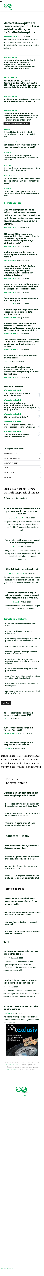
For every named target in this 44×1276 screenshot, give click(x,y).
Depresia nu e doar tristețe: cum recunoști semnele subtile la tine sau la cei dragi (22, 661)
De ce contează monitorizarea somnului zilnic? (22, 625)
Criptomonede (12, 1069)
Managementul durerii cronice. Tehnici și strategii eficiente (22, 692)
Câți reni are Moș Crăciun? (16, 417)
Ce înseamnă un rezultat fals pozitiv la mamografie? (21, 684)
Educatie (7, 152)
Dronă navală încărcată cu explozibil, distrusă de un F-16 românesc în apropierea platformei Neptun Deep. (21, 370)
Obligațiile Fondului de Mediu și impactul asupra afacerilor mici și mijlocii (19, 134)
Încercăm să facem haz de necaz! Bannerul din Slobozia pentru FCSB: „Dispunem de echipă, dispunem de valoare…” (20, 1243)
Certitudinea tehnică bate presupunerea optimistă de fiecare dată (20, 901)
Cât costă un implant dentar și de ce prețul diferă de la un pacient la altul (22, 877)
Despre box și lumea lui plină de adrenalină (18, 632)
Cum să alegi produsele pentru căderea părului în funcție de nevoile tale (22, 639)
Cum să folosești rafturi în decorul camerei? (21, 923)
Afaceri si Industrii (12, 390)
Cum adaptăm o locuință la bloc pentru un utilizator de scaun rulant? (22, 511)
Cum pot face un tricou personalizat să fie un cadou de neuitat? (22, 169)
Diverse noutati (10, 36)
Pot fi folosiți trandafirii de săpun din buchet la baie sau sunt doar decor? (22, 805)
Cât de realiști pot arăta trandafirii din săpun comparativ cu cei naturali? (21, 146)
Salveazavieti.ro (7, 1269)
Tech (6, 718)
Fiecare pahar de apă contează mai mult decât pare (21, 299)
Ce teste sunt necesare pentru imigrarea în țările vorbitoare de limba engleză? (21, 157)
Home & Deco (9, 176)
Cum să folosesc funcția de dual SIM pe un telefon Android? (19, 743)
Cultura (7, 129)
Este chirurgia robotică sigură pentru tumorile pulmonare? (21, 653)
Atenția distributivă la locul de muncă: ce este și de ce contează (22, 814)
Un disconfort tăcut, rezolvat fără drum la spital (20, 356)
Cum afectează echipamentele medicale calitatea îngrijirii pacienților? (22, 677)
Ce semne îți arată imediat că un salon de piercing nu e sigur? (20, 824)
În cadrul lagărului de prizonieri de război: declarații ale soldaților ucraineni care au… (21, 311)
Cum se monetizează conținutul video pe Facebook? (18, 729)
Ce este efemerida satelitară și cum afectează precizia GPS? (18, 714)
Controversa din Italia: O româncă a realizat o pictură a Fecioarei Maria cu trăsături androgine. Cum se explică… (22, 343)
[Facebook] (22, 1272)
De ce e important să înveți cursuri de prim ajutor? (21, 669)
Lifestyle (7, 165)
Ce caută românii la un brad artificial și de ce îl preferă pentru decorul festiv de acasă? (22, 181)
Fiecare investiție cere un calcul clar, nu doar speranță (22, 541)
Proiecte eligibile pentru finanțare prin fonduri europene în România (20, 426)
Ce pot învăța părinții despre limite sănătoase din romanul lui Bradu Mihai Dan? (21, 193)
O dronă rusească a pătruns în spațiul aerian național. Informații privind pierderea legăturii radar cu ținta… (21, 1252)
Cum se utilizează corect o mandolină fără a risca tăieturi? (22, 932)
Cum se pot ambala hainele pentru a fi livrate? (17, 394)
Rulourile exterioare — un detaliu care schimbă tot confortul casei (22, 913)
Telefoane (8, 748)
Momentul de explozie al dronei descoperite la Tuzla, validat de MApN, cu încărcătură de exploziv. (22, 27)
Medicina (7, 361)
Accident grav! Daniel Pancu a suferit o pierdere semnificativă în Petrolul (22, 100)
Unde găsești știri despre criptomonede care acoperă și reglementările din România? (22, 595)
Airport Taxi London (13, 1065)
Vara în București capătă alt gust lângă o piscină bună (21, 794)
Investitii (16, 547)
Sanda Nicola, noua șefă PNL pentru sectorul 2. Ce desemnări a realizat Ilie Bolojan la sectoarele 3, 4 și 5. (21, 286)
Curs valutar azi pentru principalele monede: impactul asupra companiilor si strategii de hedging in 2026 (20, 406)
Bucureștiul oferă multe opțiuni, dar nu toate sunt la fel (22, 867)
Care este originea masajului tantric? (21, 646)
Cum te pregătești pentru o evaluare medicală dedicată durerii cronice (22, 857)
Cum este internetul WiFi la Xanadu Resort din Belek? (16, 435)
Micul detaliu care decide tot (22, 569)
